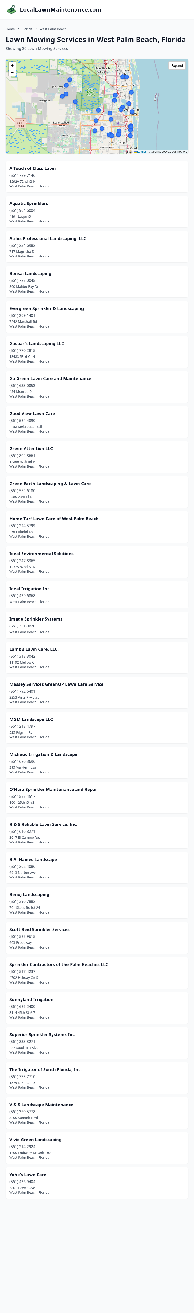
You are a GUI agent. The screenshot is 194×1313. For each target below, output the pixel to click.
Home (10, 29)
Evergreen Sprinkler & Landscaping (46, 308)
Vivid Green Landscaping (35, 1139)
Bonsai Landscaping (30, 273)
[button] (66, 85)
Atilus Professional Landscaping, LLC (47, 238)
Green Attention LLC (31, 448)
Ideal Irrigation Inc (29, 588)
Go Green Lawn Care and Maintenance (50, 378)
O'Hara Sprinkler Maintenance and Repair (53, 789)
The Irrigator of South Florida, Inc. (45, 1069)
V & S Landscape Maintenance (41, 1104)
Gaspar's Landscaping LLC (36, 343)
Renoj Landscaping (29, 894)
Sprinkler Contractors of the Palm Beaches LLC (58, 964)
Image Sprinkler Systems (35, 619)
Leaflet (141, 151)
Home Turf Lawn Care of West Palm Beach (54, 518)
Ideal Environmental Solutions (41, 553)
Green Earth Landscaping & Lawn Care (50, 483)
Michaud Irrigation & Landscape (43, 754)
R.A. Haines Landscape (33, 859)
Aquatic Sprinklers (28, 203)
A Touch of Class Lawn (32, 168)
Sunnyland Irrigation (31, 999)
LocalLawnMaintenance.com (60, 9)
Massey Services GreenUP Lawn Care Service (56, 684)
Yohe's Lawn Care (27, 1174)
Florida (27, 29)
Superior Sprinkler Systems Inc (42, 1034)
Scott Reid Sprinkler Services (39, 929)
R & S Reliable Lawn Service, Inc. (43, 824)
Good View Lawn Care (32, 413)
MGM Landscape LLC (31, 719)
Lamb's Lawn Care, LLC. (34, 649)
